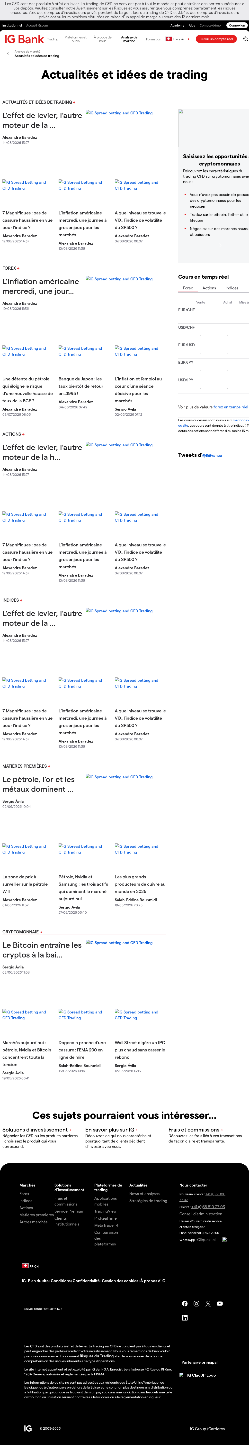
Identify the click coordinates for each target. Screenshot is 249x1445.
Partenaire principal (200, 1362)
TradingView (105, 1211)
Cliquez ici (206, 1239)
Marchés (27, 1185)
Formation (153, 39)
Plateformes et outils (76, 39)
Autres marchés (33, 1221)
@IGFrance (212, 455)
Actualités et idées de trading (37, 101)
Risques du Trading (97, 1355)
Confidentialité (86, 1280)
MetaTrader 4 (106, 1225)
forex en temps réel (230, 407)
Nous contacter (193, 1185)
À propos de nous (103, 39)
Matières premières (24, 765)
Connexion (237, 25)
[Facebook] (185, 1304)
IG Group (198, 1428)
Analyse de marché (129, 39)
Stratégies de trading (148, 1200)
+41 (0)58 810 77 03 (208, 1206)
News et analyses (144, 1193)
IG (24, 1280)
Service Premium (69, 1211)
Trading (52, 39)
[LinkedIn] (185, 1318)
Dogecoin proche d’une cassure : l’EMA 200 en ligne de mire (82, 1049)
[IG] (24, 39)
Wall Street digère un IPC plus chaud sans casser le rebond (140, 1049)
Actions (11, 433)
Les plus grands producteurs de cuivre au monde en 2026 (140, 884)
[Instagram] (196, 1304)
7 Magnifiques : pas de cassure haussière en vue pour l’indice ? (27, 220)
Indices (10, 599)
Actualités (138, 1185)
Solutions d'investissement (69, 1187)
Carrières (216, 1428)
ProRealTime (105, 1218)
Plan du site (38, 1280)
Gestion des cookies (120, 1280)
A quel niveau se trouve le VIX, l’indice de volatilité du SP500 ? (140, 220)
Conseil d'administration (200, 1213)
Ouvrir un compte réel (216, 39)
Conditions (61, 1280)
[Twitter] (208, 1304)
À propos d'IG (152, 1280)
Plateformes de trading (108, 1187)
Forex (9, 267)
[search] (245, 39)
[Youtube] (220, 1304)
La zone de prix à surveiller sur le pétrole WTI (25, 884)
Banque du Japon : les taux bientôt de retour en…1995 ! (81, 386)
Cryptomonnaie (20, 931)
